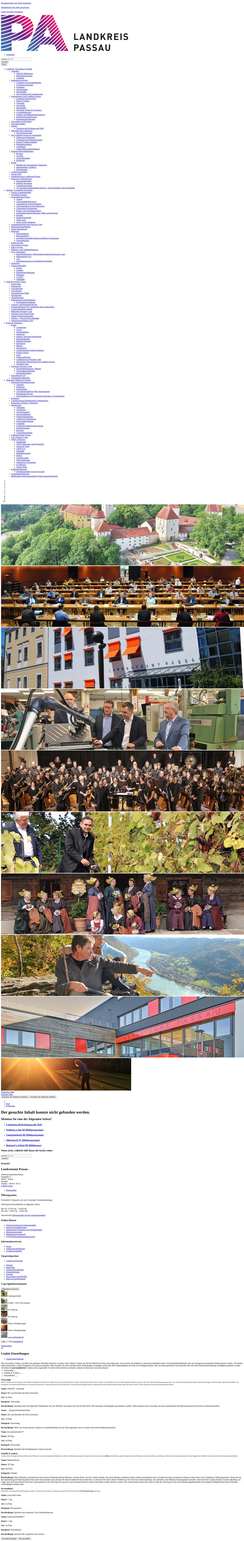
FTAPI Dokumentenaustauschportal (20, 1237)
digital (18, 1341)
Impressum (10, 1267)
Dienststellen (11, 1190)
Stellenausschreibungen (15, 1249)
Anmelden (10, 55)
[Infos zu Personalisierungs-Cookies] (16, 1376)
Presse (8, 1246)
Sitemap (9, 1265)
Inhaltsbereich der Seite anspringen (15, 7)
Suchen (4, 59)
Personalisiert (9, 1375)
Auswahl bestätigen (9, 1539)
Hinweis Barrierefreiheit (15, 1279)
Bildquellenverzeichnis (10, 1289)
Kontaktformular (12, 1272)
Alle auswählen (24, 1539)
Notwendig (8, 1370)
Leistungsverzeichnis (14, 1261)
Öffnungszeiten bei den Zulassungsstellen (28, 1215)
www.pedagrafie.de (16, 1337)
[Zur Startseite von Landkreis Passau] (64, 50)
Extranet (9, 1274)
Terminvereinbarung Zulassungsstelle (21, 1225)
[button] (19, 69)
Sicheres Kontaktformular (16, 1227)
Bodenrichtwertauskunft (15, 1234)
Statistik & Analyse (11, 1373)
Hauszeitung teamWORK (16, 1276)
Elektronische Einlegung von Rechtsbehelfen (24, 1230)
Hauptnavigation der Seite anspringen (16, 3)
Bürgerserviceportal (14, 1232)
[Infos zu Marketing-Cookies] (21, 1373)
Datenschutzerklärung (15, 1270)
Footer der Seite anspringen (12, 12)
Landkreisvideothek (14, 1251)
